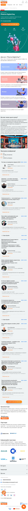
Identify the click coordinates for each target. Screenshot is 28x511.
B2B (14, 4)
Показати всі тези (5, 174)
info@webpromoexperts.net (10, 482)
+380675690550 (7, 479)
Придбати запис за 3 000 (10, 24)
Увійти (23, 2)
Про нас (20, 4)
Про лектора (10, 168)
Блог (17, 4)
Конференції (9, 4)
